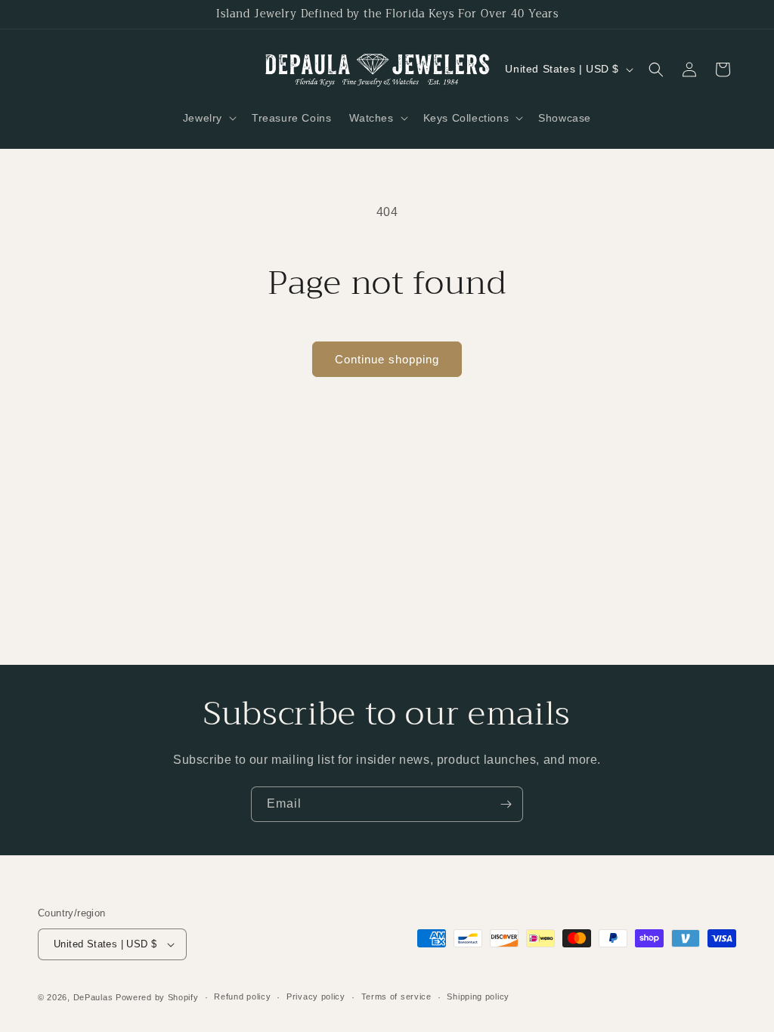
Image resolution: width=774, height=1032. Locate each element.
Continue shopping (387, 359)
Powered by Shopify (157, 997)
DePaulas (93, 997)
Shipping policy (478, 996)
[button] (208, 118)
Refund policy (242, 996)
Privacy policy (315, 996)
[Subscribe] (505, 804)
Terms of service (396, 996)
